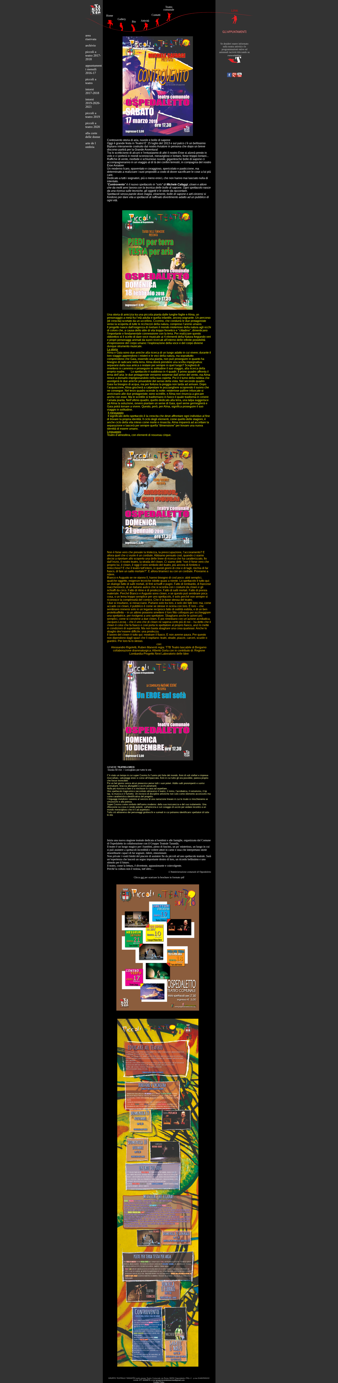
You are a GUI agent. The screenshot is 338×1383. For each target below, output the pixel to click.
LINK (234, 10)
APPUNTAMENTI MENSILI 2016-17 (93, 69)
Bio (134, 21)
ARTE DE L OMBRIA (90, 145)
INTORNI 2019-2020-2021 (92, 103)
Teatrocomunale (168, 8)
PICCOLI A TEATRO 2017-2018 (93, 55)
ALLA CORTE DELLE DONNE (92, 135)
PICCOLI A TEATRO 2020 (92, 125)
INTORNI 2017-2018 (92, 91)
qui (142, 877)
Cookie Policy (158, 1382)
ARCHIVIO (90, 45)
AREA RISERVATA (90, 37)
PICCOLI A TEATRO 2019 (92, 114)
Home (109, 15)
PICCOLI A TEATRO (90, 81)
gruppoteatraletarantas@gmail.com (170, 1380)
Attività (145, 20)
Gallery (122, 19)
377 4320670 (144, 1380)
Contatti (156, 14)
